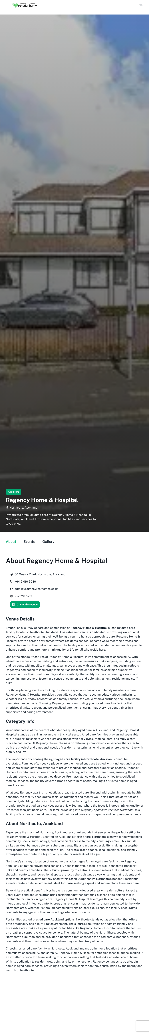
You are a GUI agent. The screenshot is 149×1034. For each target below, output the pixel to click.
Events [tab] (29, 541)
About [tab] (11, 541)
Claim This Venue (27, 604)
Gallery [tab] (48, 541)
